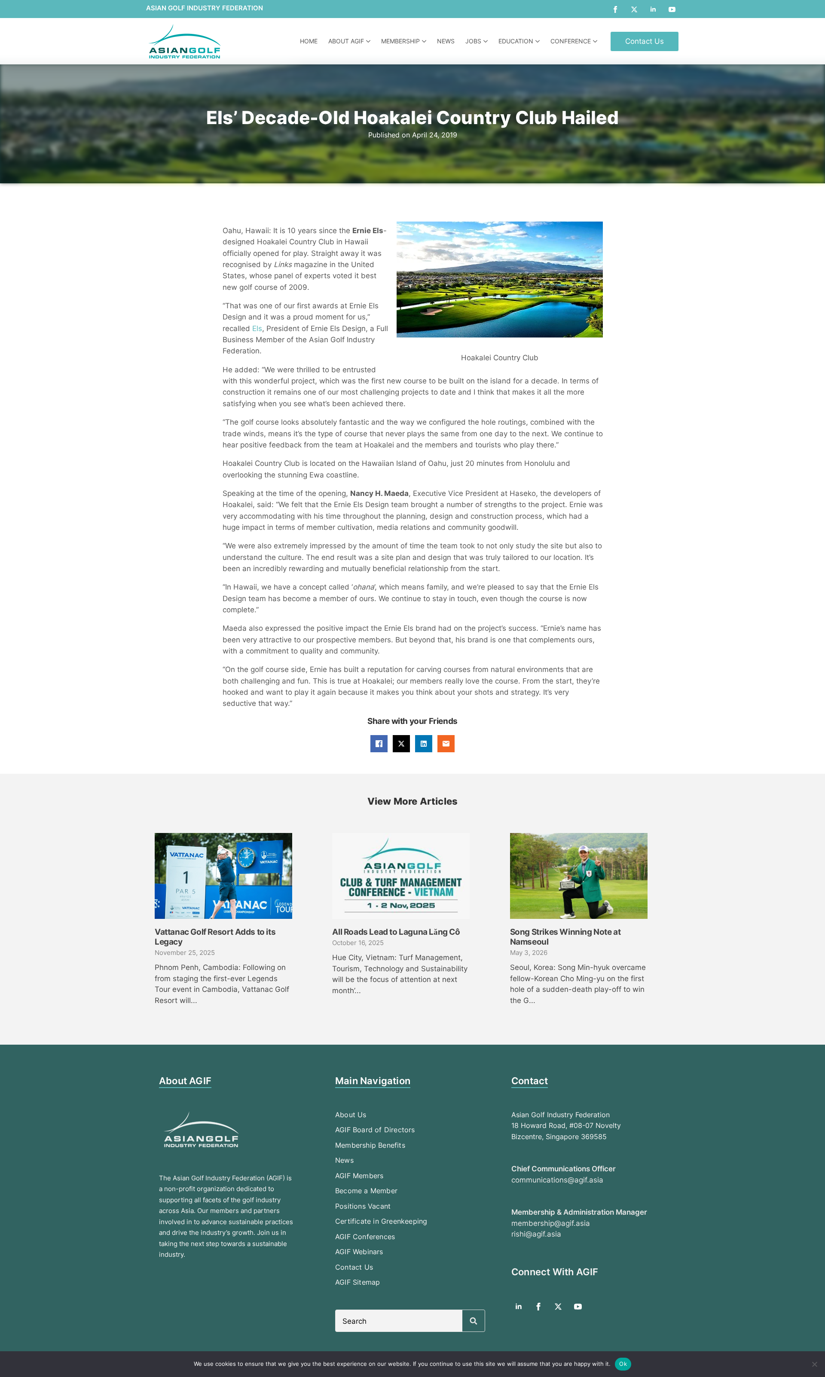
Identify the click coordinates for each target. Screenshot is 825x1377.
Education (515, 41)
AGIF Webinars (359, 1251)
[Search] (473, 1321)
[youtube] (672, 9)
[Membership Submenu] (425, 41)
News (446, 41)
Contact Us (354, 1267)
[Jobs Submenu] (486, 41)
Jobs (473, 41)
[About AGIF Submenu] (369, 41)
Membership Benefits (370, 1145)
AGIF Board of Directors (375, 1129)
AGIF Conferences (365, 1236)
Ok (623, 1363)
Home (309, 41)
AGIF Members (359, 1175)
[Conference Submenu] (596, 41)
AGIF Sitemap (357, 1282)
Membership (400, 41)
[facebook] (615, 9)
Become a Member (366, 1190)
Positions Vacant (363, 1206)
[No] (814, 1364)
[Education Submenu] (538, 41)
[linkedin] (653, 9)
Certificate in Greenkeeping (381, 1221)
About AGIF (346, 41)
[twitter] (634, 9)
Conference (570, 41)
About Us (351, 1114)
